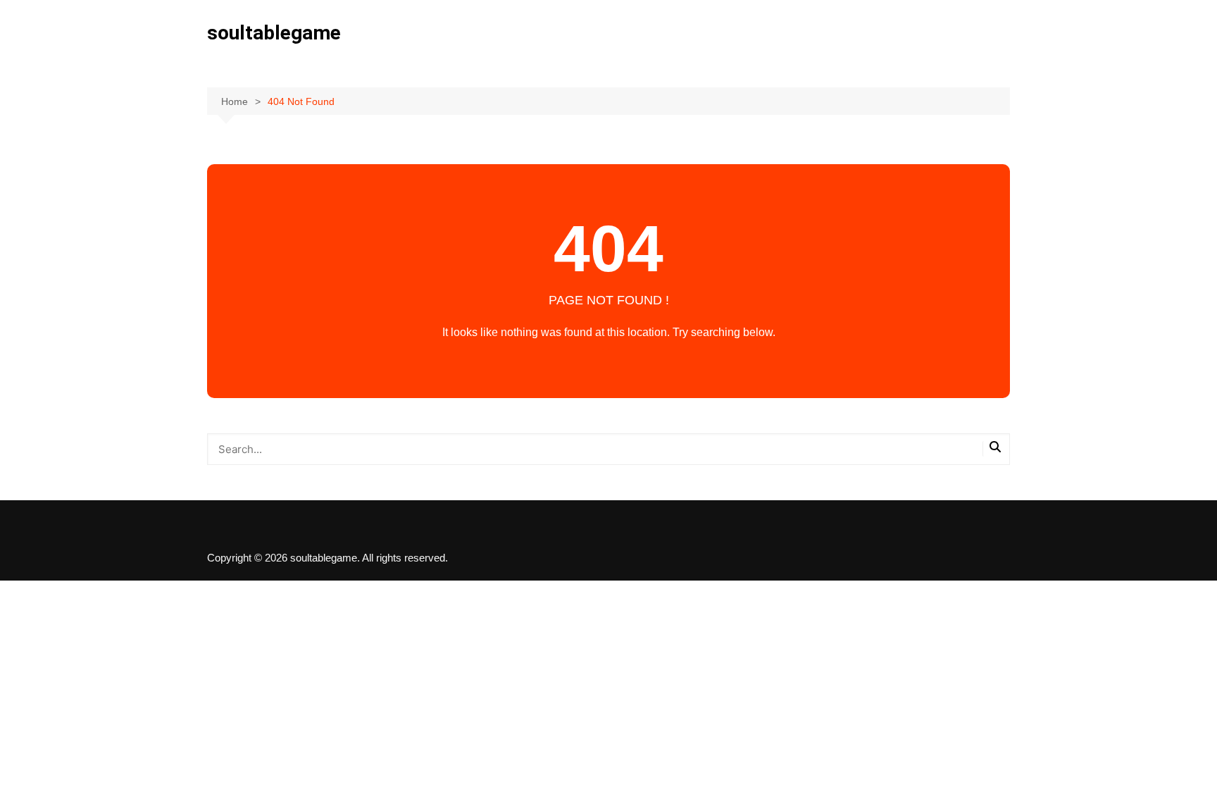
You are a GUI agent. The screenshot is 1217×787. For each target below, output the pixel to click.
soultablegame (274, 32)
